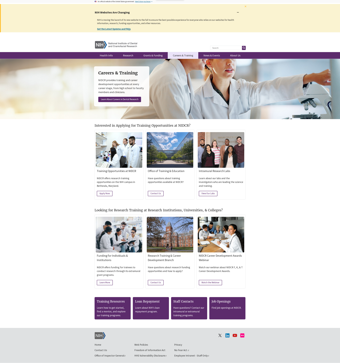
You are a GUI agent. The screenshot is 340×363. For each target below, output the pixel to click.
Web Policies (141, 344)
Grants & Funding (153, 55)
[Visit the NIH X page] (220, 335)
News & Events (211, 55)
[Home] (118, 44)
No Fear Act (181, 350)
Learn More (106, 283)
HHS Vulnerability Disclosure (149, 355)
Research (128, 55)
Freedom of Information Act (149, 350)
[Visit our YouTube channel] (235, 335)
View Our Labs (209, 194)
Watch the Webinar (211, 283)
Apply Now (105, 194)
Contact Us (157, 194)
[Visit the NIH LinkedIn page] (227, 335)
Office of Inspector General (109, 355)
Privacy (178, 344)
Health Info (106, 55)
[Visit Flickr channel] (242, 335)
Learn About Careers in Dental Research (119, 99)
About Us (235, 55)
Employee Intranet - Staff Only (191, 355)
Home (98, 344)
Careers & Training (183, 55)
